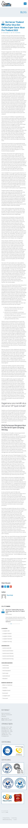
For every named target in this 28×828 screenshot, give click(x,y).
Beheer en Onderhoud (7, 685)
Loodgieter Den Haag (7, 641)
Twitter (5, 587)
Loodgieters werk (6, 695)
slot (11, 32)
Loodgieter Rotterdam (7, 638)
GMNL (7, 812)
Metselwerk (5, 678)
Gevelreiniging (6, 665)
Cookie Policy (14, 817)
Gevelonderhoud (6, 676)
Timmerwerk (5, 698)
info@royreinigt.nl (8, 719)
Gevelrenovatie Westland (8, 650)
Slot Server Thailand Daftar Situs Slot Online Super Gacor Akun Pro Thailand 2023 (15, 611)
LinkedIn (8, 587)
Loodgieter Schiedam (7, 636)
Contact (15, 819)
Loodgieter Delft (6, 631)
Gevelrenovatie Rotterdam (8, 656)
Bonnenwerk (5, 693)
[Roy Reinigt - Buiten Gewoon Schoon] (6, 3)
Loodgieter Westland (7, 633)
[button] (8, 623)
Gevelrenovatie (6, 668)
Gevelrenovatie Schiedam (8, 653)
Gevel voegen (5, 673)
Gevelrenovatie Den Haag (8, 658)
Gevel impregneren (7, 670)
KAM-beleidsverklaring (7, 819)
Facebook (2, 587)
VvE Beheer (5, 687)
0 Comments (17, 32)
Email (11, 587)
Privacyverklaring (6, 817)
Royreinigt (6, 32)
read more (8, 621)
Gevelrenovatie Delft (7, 648)
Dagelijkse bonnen (6, 690)
